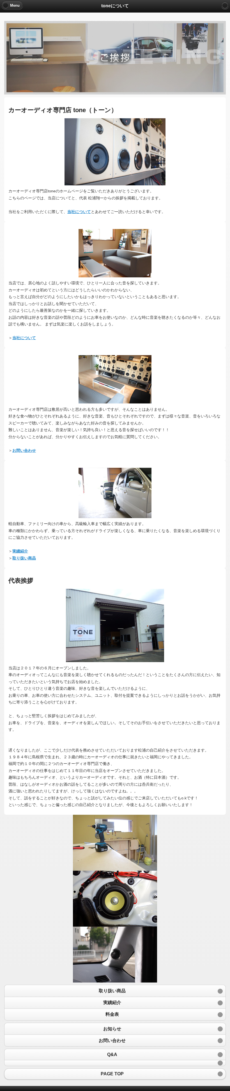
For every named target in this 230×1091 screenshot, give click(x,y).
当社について (79, 211)
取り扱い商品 (24, 558)
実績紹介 (20, 551)
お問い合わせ (24, 450)
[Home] (225, 5)
